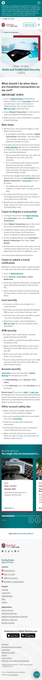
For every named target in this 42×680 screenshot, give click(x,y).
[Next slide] (37, 520)
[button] (36, 674)
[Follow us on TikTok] (9, 551)
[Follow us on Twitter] (12, 551)
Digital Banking (17, 98)
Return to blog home (11, 32)
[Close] (39, 3)
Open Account (29, 25)
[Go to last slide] (31, 520)
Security (13, 486)
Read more (8, 508)
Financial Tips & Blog (25, 533)
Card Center (26, 101)
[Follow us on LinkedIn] (15, 551)
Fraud (6, 486)
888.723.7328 (9, 108)
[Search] (38, 19)
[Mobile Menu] (38, 25)
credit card (34, 392)
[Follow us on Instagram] (5, 551)
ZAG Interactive (13, 675)
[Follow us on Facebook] (2, 551)
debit (26, 392)
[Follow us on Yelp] (18, 551)
